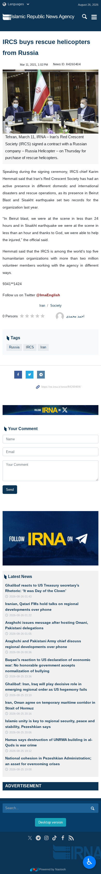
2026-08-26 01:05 (20, 633)
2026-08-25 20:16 (20, 713)
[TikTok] (54, 838)
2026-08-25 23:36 (20, 676)
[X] (29, 838)
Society (56, 305)
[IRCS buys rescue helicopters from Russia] (50, 102)
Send (10, 490)
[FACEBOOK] (62, 838)
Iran (42, 305)
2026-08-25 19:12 (20, 750)
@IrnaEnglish (48, 295)
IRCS (30, 347)
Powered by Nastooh (52, 869)
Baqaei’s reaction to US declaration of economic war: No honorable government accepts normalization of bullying (47, 665)
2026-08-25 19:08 (20, 769)
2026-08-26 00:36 (20, 652)
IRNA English (43, 17)
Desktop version (50, 822)
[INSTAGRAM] (46, 838)
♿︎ (89, 861)
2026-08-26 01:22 (20, 615)
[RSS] (71, 838)
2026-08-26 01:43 (20, 596)
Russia (14, 347)
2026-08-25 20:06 (20, 732)
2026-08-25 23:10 (20, 695)
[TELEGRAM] (38, 838)
